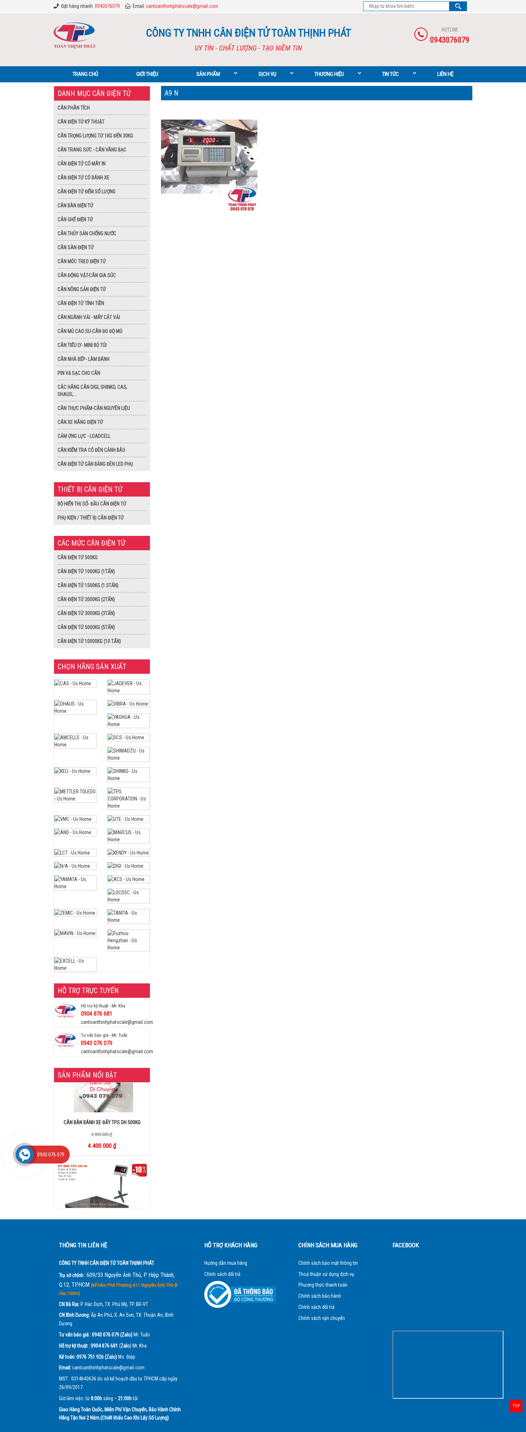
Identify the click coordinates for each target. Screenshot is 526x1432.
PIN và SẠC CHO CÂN (79, 373)
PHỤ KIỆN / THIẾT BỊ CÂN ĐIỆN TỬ (91, 518)
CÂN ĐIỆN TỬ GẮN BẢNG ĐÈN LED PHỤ (95, 464)
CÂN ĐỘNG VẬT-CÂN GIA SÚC (87, 275)
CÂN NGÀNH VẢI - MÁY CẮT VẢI (89, 317)
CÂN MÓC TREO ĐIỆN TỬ (82, 261)
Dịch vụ (267, 74)
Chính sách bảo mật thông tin (328, 1263)
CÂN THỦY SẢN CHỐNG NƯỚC (87, 233)
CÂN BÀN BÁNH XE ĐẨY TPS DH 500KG (102, 1107)
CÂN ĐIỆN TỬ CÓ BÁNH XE (83, 177)
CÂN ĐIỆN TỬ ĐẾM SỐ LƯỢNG (87, 191)
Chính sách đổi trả (222, 1274)
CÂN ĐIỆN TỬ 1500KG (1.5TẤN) (88, 585)
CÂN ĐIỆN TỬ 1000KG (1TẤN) (86, 571)
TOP (516, 1405)
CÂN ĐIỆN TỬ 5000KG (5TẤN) (86, 627)
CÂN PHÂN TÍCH (74, 108)
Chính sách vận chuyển (321, 1318)
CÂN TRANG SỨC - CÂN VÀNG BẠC (92, 150)
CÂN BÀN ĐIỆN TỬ (75, 205)
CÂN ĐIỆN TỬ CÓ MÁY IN (82, 163)
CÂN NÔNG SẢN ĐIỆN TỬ (82, 289)
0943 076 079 (96, 1043)
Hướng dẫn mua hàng (225, 1263)
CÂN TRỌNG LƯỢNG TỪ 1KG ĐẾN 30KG (95, 136)
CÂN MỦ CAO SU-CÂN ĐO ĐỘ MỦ (90, 331)
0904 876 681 (96, 1013)
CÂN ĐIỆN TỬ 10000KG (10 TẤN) (89, 641)
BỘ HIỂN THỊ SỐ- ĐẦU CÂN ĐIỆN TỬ (92, 504)
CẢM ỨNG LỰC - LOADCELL (84, 436)
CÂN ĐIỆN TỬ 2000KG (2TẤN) (86, 599)
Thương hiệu (329, 74)
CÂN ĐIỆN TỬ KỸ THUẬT (81, 122)
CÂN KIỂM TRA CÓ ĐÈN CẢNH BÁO (91, 450)
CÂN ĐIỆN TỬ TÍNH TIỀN (81, 303)
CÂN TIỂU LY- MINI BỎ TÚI (82, 345)
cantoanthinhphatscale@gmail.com (182, 6)
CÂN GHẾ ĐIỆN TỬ (75, 219)
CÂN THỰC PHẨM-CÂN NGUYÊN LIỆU (94, 408)
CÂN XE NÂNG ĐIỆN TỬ (80, 422)
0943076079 (107, 6)
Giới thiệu (147, 74)
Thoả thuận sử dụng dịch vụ (326, 1274)
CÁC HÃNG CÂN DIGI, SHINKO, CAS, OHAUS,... (92, 390)
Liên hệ (445, 74)
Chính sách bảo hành (319, 1296)
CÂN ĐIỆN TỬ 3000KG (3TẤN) (86, 613)
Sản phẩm (208, 74)
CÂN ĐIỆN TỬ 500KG (78, 557)
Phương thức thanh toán (322, 1285)
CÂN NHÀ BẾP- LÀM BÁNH (83, 359)
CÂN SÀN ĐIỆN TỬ (76, 247)
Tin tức (390, 74)
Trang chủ (85, 74)
